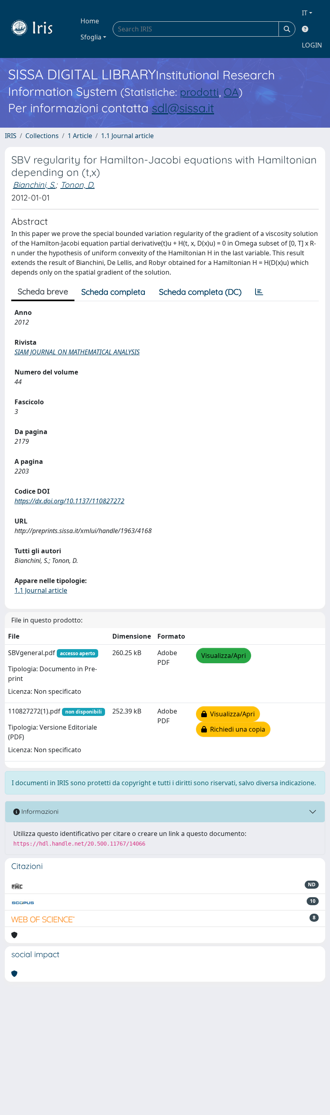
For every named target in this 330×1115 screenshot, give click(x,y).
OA (231, 92)
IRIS (10, 135)
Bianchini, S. (34, 185)
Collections (42, 135)
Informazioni (39, 811)
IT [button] (304, 12)
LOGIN (312, 45)
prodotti (199, 92)
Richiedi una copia (236, 729)
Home (89, 21)
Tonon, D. (77, 185)
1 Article (80, 135)
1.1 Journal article (127, 135)
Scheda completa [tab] (113, 292)
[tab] (259, 291)
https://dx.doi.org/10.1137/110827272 (69, 500)
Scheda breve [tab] (43, 291)
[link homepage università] (38, 29)
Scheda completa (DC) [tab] (200, 292)
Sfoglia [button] (90, 37)
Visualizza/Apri (223, 655)
